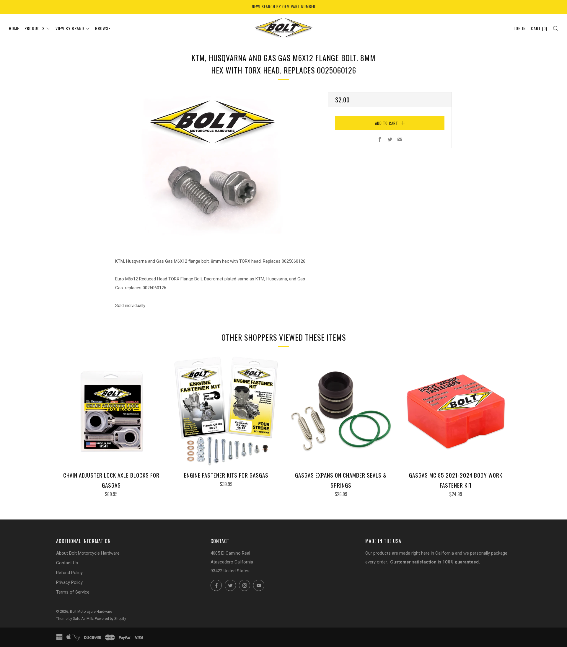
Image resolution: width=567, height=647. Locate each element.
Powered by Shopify (110, 619)
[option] (212, 165)
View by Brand (70, 28)
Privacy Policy (69, 582)
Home (14, 28)
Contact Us (67, 563)
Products (35, 28)
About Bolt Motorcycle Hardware (88, 553)
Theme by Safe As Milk (74, 619)
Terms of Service (72, 592)
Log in (520, 28)
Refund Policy (69, 572)
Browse (102, 28)
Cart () (539, 28)
